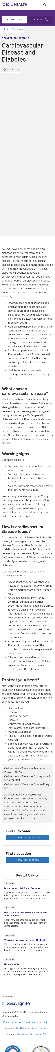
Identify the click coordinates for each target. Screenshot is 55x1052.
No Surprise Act (38, 1034)
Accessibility (11, 1028)
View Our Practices (27, 860)
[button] (51, 5)
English (11, 69)
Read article (27, 892)
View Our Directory (27, 837)
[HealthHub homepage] (22, 5)
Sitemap (11, 1034)
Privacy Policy (10, 1022)
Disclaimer (22, 1034)
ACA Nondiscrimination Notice (34, 1022)
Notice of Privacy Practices (33, 1028)
